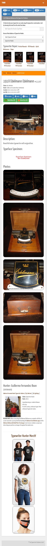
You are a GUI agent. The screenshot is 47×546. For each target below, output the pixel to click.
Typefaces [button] (40, 10)
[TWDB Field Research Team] (23, 519)
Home (4, 73)
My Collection (28, 393)
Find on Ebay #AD (11, 100)
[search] (23, 37)
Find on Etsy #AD (23, 100)
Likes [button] (34, 96)
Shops (12, 49)
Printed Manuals (22, 46)
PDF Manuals (31, 46)
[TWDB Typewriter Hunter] (23, 450)
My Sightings (36, 393)
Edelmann (9, 73)
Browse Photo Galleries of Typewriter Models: (13, 33)
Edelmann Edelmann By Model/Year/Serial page (13, 423)
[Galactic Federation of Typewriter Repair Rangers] (23, 483)
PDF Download (7, 66)
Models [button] (17, 10)
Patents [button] (7, 14)
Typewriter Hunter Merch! (23, 436)
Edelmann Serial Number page (33, 421)
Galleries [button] (28, 10)
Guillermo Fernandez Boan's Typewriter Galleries (14, 393)
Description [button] (9, 96)
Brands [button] (7, 10)
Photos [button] (25, 96)
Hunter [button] (18, 96)
